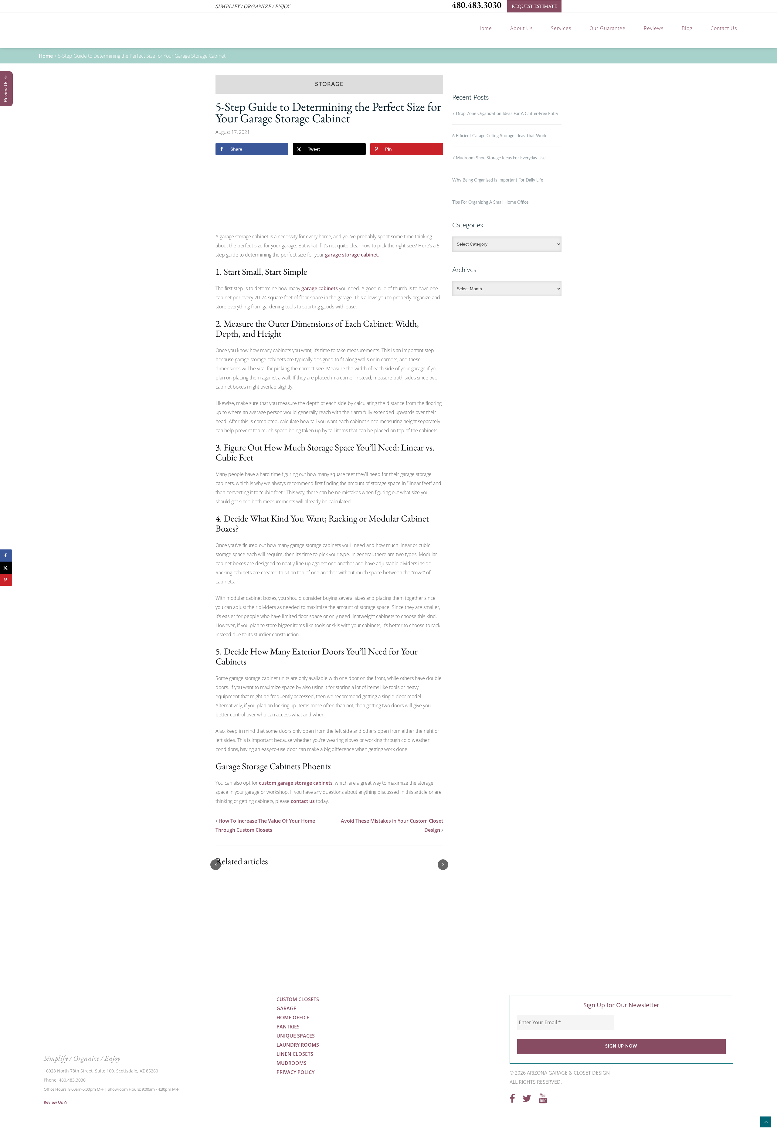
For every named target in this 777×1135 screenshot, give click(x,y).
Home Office (293, 1017)
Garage (286, 1008)
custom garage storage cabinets (296, 783)
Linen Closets (295, 1054)
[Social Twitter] (526, 1100)
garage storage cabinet (351, 254)
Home (46, 56)
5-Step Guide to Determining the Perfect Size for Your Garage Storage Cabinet (328, 112)
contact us (303, 801)
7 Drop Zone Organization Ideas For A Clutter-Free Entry (505, 114)
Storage (329, 84)
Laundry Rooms (298, 1045)
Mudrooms (292, 1063)
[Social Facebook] (512, 1100)
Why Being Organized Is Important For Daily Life (497, 180)
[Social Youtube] (543, 1100)
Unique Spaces (296, 1035)
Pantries (288, 1026)
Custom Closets (298, 999)
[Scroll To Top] (765, 1121)
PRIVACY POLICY (295, 1072)
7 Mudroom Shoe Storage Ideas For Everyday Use (498, 158)
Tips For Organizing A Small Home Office (490, 202)
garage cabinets (319, 288)
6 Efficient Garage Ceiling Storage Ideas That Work (499, 136)
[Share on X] (6, 568)
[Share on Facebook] (6, 555)
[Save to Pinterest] (6, 580)
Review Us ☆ (55, 1102)
